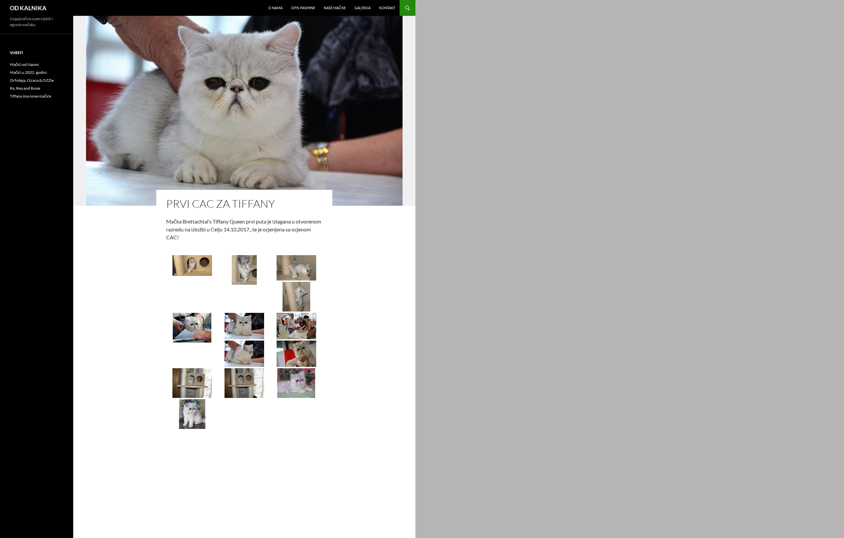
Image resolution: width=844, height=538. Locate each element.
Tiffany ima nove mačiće (30, 96)
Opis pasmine (303, 8)
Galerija (362, 8)
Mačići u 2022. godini (28, 72)
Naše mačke (335, 8)
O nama (275, 8)
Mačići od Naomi (24, 64)
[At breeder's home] (296, 383)
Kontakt (387, 8)
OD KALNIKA (28, 8)
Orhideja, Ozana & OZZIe (32, 80)
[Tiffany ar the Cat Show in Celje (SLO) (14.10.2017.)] (244, 326)
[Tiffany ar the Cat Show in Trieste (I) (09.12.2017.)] (192, 328)
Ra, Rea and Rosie (25, 88)
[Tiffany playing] (192, 383)
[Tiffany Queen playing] (192, 265)
